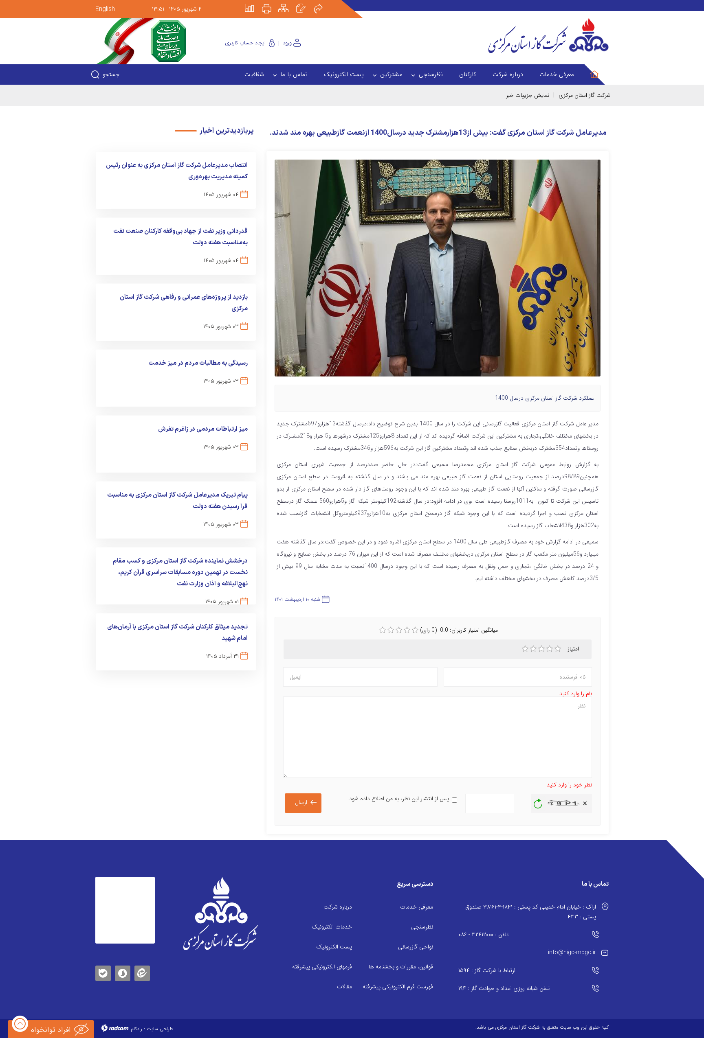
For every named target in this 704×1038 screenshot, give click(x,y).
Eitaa (142, 967)
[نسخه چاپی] (271, 3)
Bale (103, 972)
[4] (549, 649)
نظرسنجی (422, 926)
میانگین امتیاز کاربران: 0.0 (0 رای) (459, 630)
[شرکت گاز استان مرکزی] (220, 913)
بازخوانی (538, 801)
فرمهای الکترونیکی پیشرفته (322, 966)
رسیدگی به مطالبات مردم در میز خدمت (198, 363)
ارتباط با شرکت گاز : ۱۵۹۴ (486, 970)
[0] (382, 630)
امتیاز (574, 648)
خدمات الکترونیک (332, 926)
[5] (557, 649)
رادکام (136, 1029)
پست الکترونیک (334, 946)
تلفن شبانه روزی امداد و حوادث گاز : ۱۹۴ (504, 988)
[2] (533, 649)
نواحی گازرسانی (415, 946)
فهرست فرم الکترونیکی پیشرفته (398, 986)
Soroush (122, 972)
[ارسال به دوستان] (322, 3)
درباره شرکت (337, 906)
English (105, 9)
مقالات (344, 986)
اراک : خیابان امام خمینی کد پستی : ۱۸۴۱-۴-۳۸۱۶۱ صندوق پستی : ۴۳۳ (530, 911)
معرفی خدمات (416, 906)
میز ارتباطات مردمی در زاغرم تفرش (203, 429)
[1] (525, 649)
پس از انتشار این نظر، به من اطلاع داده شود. (398, 798)
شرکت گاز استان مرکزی (585, 95)
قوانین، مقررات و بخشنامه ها (401, 966)
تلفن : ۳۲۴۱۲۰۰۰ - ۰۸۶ (483, 934)
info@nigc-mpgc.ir (572, 952)
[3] (541, 649)
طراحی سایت (160, 1029)
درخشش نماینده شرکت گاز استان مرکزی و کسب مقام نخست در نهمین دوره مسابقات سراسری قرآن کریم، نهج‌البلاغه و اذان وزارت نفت (180, 572)
